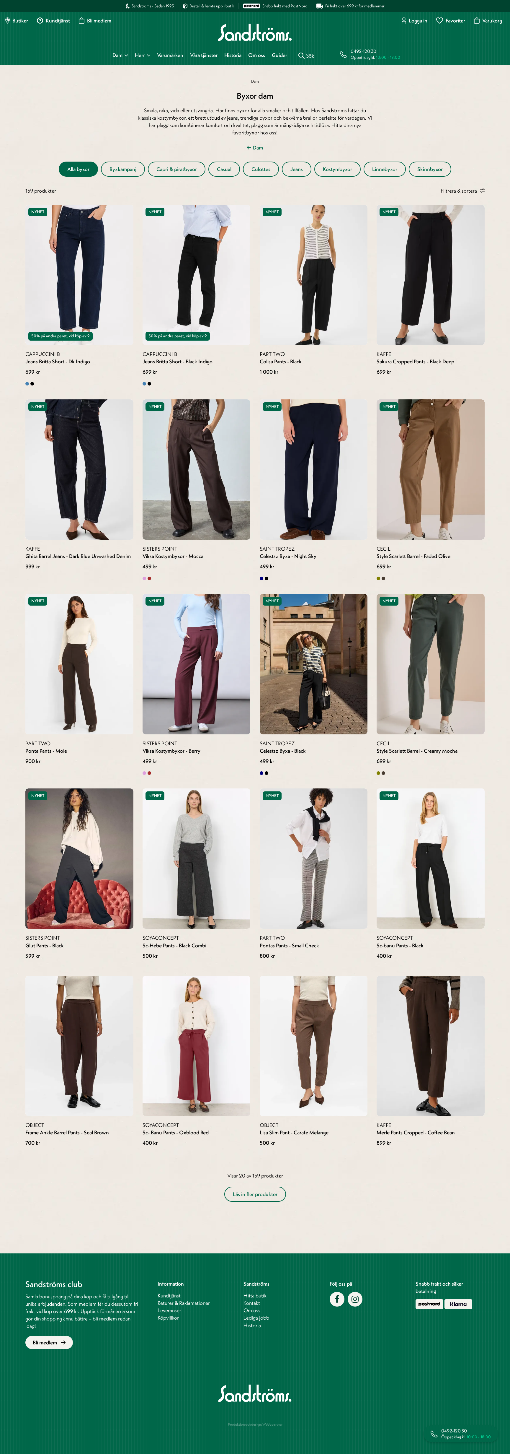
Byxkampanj (122, 169)
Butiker (20, 20)
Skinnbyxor (430, 169)
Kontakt (251, 1303)
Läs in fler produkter (255, 1194)
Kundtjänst (58, 20)
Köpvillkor (168, 1317)
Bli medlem (99, 20)
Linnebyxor (384, 169)
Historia (232, 55)
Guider (279, 55)
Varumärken (170, 55)
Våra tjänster (204, 55)
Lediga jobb (256, 1317)
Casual (224, 169)
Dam (117, 55)
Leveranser (169, 1310)
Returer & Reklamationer (184, 1303)
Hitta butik (255, 1295)
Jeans (296, 169)
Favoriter (455, 20)
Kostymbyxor (337, 169)
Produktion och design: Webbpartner (255, 1424)
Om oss (256, 55)
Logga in (418, 20)
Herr (140, 55)
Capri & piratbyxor (176, 169)
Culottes (260, 169)
